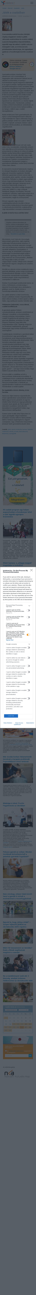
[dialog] (18, 647)
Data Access (19, 723)
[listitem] (18, 605)
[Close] (32, 571)
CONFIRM (11, 715)
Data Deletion (8, 723)
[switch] (28, 610)
